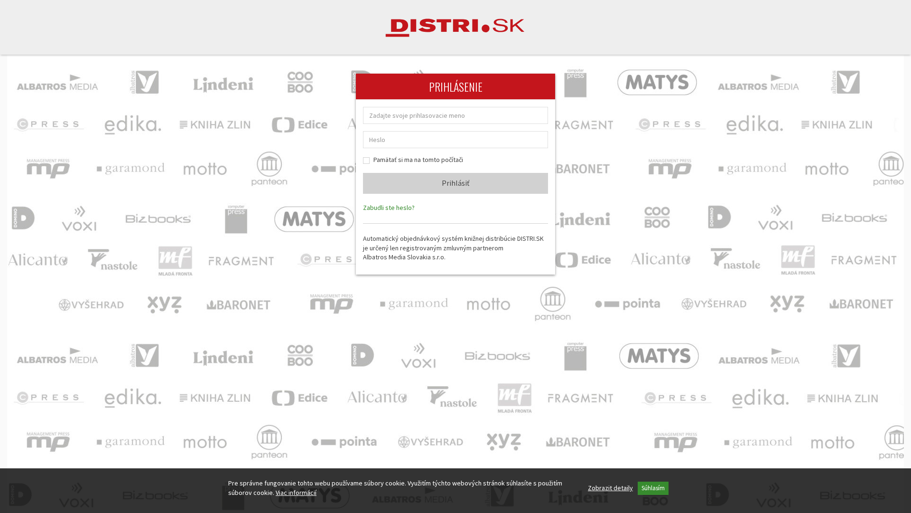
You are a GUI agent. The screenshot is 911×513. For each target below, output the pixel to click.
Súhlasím (653, 488)
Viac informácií (296, 492)
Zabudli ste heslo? (389, 207)
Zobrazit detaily (610, 488)
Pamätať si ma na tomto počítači (418, 159)
